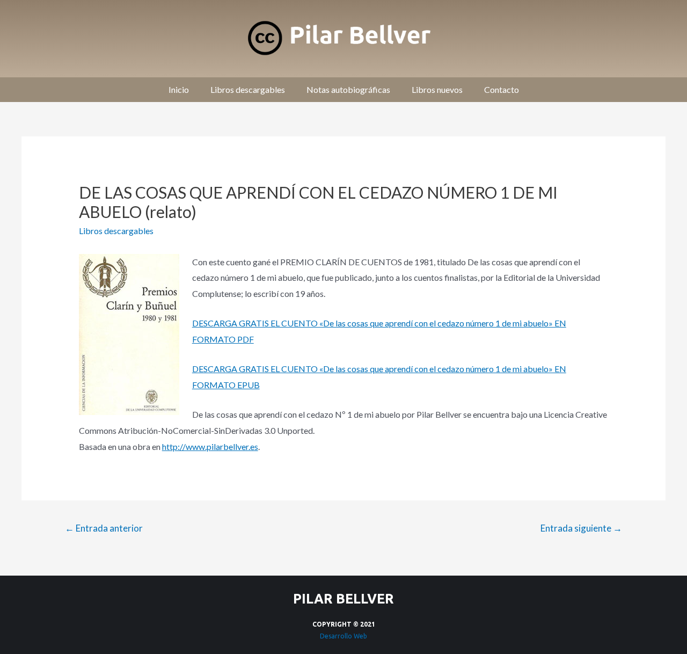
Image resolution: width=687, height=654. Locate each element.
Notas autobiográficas (348, 89)
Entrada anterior (104, 528)
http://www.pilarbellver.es (210, 446)
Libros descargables (247, 89)
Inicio (179, 89)
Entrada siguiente (581, 528)
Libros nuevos (437, 89)
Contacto (501, 89)
